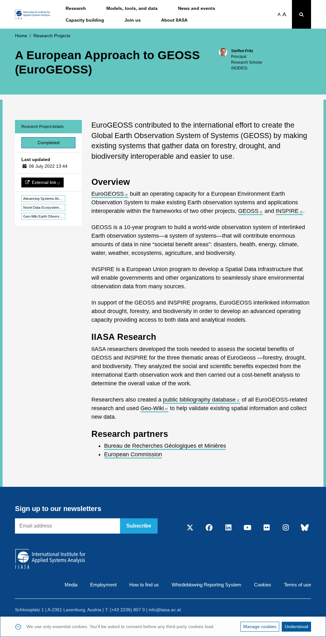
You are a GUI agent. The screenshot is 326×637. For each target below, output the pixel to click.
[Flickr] (266, 527)
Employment (103, 584)
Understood (296, 626)
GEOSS (248, 211)
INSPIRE (287, 211)
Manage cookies (259, 626)
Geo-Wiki (152, 408)
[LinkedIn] (228, 527)
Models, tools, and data (132, 8)
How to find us (144, 584)
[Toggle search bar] (301, 14)
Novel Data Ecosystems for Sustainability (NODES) (44, 207)
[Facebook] (209, 527)
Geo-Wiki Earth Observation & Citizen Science (44, 216)
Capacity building (85, 20)
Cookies (262, 584)
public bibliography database (199, 399)
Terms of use (297, 584)
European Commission (133, 454)
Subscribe (138, 525)
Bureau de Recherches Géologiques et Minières (165, 446)
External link (44, 182)
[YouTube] (247, 527)
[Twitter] (190, 527)
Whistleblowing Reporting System (206, 584)
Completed (49, 142)
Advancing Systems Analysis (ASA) (44, 198)
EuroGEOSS (107, 194)
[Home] (32, 14)
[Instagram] (285, 527)
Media (71, 584)
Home (21, 35)
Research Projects (51, 35)
